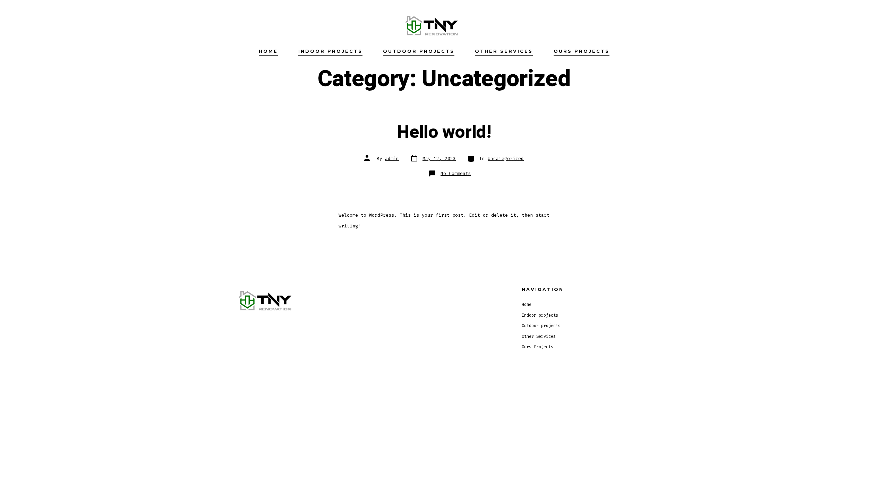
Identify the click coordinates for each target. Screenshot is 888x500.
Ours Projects (581, 51)
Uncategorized (506, 158)
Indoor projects (330, 51)
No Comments (456, 173)
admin (392, 158)
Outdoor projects (418, 51)
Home (268, 51)
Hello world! (444, 132)
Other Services (504, 51)
